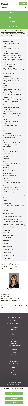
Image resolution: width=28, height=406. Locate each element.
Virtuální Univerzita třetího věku (10, 170)
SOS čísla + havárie (7, 142)
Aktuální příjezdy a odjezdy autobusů (12, 135)
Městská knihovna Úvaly (9, 64)
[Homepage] (5, 3)
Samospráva (6, 50)
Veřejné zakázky (7, 91)
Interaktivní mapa (7, 121)
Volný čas (5, 156)
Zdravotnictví (16, 140)
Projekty (14, 370)
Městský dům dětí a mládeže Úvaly (11, 160)
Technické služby (7, 61)
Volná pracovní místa (8, 70)
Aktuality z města (7, 246)
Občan (11, 30)
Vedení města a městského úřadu (11, 48)
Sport (8, 161)
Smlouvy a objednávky (8, 57)
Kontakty (5, 78)
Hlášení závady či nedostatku (10, 139)
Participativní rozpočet (8, 73)
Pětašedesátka (6, 158)
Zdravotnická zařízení (17, 62)
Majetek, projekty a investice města (12, 52)
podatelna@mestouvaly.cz (14, 329)
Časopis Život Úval (8, 249)
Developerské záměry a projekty (11, 115)
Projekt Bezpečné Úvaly (9, 104)
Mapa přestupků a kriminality (16, 103)
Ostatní (5, 120)
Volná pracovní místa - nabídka (10, 125)
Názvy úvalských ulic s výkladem (10, 187)
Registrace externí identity (9, 175)
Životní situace (6, 43)
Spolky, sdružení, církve (8, 66)
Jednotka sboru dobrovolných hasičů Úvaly (13, 59)
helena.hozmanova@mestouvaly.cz (13, 300)
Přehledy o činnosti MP (14, 101)
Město (4, 46)
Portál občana (6, 153)
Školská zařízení (7, 62)
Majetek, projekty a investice (11, 107)
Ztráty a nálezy (15, 127)
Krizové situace (6, 92)
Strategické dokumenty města (10, 53)
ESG (20, 151)
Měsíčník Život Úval (19, 70)
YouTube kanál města (14, 382)
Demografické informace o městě (12, 216)
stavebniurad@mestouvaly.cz (11, 298)
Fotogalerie (11, 123)
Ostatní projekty (7, 113)
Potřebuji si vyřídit (8, 41)
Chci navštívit (6, 178)
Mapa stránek (15, 151)
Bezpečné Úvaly (7, 146)
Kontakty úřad (6, 144)
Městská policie (19, 57)
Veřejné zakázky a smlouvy (10, 219)
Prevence (5, 101)
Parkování (5, 103)
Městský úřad (18, 30)
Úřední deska (11, 78)
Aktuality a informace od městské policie (13, 99)
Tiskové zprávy (6, 127)
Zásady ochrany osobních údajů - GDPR (12, 94)
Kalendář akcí (6, 240)
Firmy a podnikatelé (8, 71)
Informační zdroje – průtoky (10, 148)
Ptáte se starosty (7, 140)
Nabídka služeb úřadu (16, 43)
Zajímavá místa (6, 167)
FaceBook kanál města (14, 385)
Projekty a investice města (9, 111)
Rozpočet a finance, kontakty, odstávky (14, 224)
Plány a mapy (6, 55)
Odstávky (5, 226)
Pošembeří (15, 149)
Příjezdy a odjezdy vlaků (9, 137)
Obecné (14, 374)
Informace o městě (15, 55)
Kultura (4, 161)
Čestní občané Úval (17, 193)
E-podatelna (19, 78)
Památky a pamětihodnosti (9, 169)
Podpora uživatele (8, 174)
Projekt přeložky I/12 (17, 113)
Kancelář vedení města (8, 82)
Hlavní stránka (4, 30)
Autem (5, 196)
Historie (5, 201)
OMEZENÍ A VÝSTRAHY (9, 255)
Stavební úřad (4, 33)
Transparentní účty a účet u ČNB (11, 89)
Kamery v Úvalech (7, 149)
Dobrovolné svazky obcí (9, 68)
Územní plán (6, 231)
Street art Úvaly (7, 151)
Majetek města (6, 109)
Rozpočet (5, 87)
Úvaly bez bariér (7, 204)
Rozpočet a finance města (15, 226)
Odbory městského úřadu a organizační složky (12, 32)
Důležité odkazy (7, 133)
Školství (14, 61)
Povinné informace (15, 92)
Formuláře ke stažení (17, 91)
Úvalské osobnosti (7, 193)
